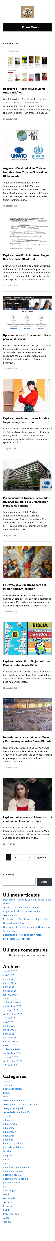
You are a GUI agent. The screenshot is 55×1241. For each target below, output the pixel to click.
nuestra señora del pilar (16, 1178)
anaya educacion (12, 1088)
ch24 (6, 1096)
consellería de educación (16, 1112)
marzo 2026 (10, 990)
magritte (8, 1155)
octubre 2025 (10, 1010)
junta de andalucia (13, 1147)
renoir (6, 1194)
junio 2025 (9, 1025)
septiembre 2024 (12, 1061)
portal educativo (12, 1182)
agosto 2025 (10, 1018)
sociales (7, 1202)
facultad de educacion (15, 1143)
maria (6, 1159)
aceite (6, 1080)
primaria (7, 1186)
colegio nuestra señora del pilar (20, 1104)
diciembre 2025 (12, 1002)
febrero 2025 (10, 1041)
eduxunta (8, 1139)
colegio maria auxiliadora (17, 1100)
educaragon (9, 1131)
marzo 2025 (10, 1037)
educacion (8, 1120)
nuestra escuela (12, 1174)
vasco (6, 1217)
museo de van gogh (13, 1170)
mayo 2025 (9, 1029)
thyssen (7, 1206)
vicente (7, 1221)
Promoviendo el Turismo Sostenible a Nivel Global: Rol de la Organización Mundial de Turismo (26, 501)
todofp (6, 1210)
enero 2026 (9, 998)
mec (5, 1162)
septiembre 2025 (12, 1014)
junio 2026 (9, 978)
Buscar (44, 881)
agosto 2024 (10, 1064)
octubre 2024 (10, 1057)
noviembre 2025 (12, 1006)
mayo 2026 (9, 982)
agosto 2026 (10, 971)
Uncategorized (11, 1213)
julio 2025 (8, 1021)
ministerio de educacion (16, 1166)
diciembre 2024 (12, 1049)
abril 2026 (9, 986)
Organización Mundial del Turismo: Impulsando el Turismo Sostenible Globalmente (22, 911)
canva (6, 1092)
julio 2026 (8, 975)
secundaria (9, 1198)
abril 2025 (9, 1033)
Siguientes (41, 857)
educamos (9, 1127)
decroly (7, 1116)
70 (30, 857)
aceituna (8, 1084)
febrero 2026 (10, 994)
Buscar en (9, 874)
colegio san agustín (13, 1108)
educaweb (8, 1135)
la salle (7, 1151)
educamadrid (10, 1123)
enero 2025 (9, 1045)
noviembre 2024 (12, 1053)
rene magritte (10, 1190)
